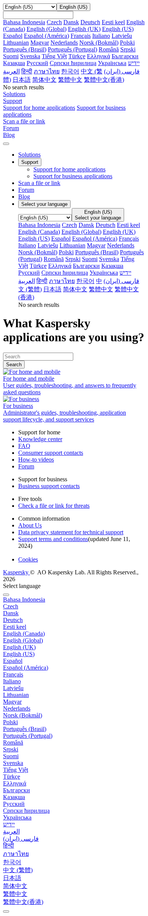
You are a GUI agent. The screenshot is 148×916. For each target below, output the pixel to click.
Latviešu (122, 36)
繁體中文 (70, 79)
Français (81, 36)
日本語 (22, 79)
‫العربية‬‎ (11, 71)
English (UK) (84, 29)
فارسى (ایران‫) (122, 71)
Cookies (28, 559)
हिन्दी (26, 71)
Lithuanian (16, 42)
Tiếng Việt (54, 56)
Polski (127, 42)
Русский (37, 63)
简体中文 (44, 79)
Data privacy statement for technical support (70, 532)
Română (109, 49)
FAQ (24, 446)
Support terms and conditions (53, 539)
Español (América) (46, 36)
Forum (26, 190)
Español (12, 36)
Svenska (30, 56)
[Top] (6, 911)
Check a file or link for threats (54, 505)
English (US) (118, 29)
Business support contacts (49, 486)
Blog (24, 196)
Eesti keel (113, 22)
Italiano (101, 36)
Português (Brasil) (24, 49)
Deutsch (90, 22)
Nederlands (64, 42)
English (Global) (46, 29)
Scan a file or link (39, 183)
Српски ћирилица (73, 63)
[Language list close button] (6, 595)
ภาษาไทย (47, 71)
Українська (112, 63)
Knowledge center (40, 439)
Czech (54, 22)
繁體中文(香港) (104, 79)
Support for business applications (72, 176)
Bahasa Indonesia (24, 22)
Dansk (71, 22)
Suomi (11, 56)
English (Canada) (39, 232)
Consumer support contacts (50, 452)
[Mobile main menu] (6, 144)
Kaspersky (16, 572)
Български (125, 56)
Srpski (127, 49)
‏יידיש (134, 63)
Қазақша (14, 63)
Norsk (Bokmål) (98, 42)
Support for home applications (39, 107)
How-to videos (36, 459)
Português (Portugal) (72, 49)
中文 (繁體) (18, 870)
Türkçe (76, 56)
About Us (30, 525)
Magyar (39, 42)
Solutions (29, 154)
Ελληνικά (98, 56)
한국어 (70, 71)
